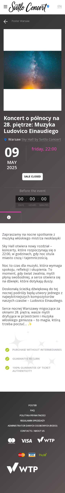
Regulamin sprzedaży (32, 420)
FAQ (32, 410)
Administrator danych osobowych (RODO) (32, 425)
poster (33, 405)
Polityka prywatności (33, 415)
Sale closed (32, 176)
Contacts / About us (32, 430)
